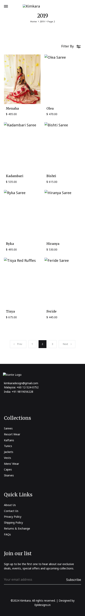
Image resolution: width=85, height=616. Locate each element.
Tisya (10, 311)
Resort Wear (12, 434)
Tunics (8, 446)
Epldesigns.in (42, 605)
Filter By (67, 46)
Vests (7, 458)
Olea (50, 108)
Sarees (8, 428)
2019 (42, 21)
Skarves (9, 475)
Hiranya (52, 244)
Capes (8, 469)
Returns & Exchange (17, 528)
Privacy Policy (12, 516)
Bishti (51, 176)
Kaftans (9, 440)
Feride (51, 311)
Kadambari (14, 176)
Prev (19, 344)
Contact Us (11, 511)
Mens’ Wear (11, 464)
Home (33, 21)
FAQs (7, 534)
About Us (10, 505)
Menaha (12, 108)
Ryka (10, 244)
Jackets (8, 452)
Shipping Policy (13, 522)
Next (65, 344)
